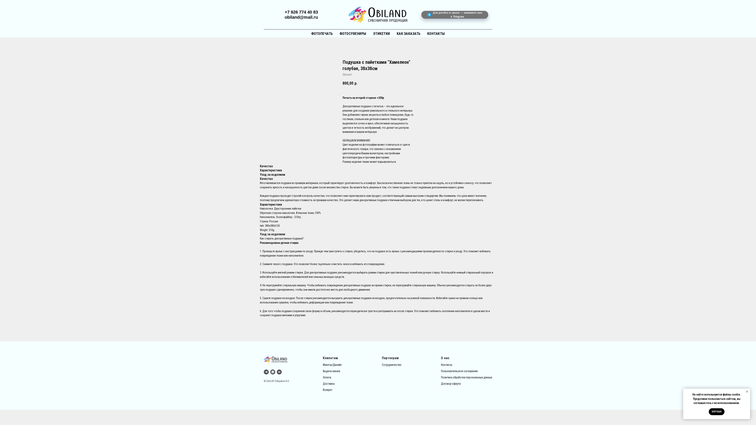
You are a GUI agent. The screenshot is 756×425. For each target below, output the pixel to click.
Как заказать (409, 33)
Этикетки (381, 33)
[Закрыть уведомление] (747, 392)
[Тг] (266, 372)
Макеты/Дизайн (332, 364)
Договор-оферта (451, 383)
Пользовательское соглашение (459, 371)
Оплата (327, 377)
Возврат (327, 389)
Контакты (436, 33)
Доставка (328, 383)
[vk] (279, 372)
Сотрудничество (391, 364)
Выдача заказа (331, 371)
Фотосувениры (353, 33)
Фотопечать (322, 33)
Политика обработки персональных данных (466, 377)
